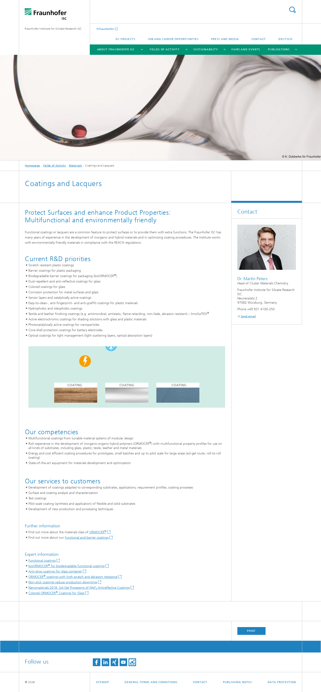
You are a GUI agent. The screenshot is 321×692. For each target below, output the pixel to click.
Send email (248, 316)
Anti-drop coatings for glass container (55, 571)
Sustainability (205, 49)
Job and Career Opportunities (173, 39)
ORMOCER (97, 532)
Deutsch (285, 39)
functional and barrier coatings (87, 538)
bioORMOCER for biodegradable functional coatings (66, 566)
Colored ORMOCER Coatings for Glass (56, 593)
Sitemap (102, 682)
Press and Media (225, 39)
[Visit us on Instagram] (132, 662)
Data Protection (282, 682)
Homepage (32, 165)
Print (251, 630)
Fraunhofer (106, 28)
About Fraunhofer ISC (115, 49)
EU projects (125, 39)
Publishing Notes (237, 682)
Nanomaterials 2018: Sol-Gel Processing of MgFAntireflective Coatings (79, 588)
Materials (75, 165)
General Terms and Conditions (151, 682)
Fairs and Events (245, 49)
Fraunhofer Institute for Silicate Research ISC (53, 28)
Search (292, 10)
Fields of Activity (164, 49)
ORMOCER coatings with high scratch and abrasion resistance (72, 577)
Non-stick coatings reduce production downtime (62, 582)
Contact (258, 39)
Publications (279, 49)
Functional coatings (42, 561)
